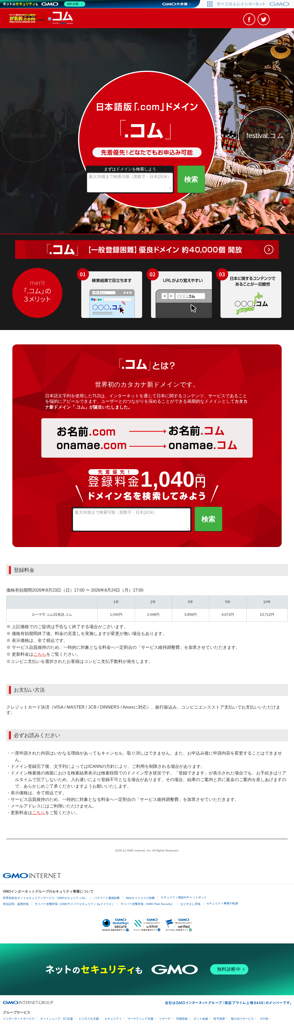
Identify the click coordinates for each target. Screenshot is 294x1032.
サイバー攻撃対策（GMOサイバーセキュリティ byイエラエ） (75, 904)
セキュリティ (113, 1018)
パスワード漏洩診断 (107, 897)
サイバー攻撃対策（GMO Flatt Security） (147, 904)
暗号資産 (219, 1018)
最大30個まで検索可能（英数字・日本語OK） (130, 176)
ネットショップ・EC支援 (56, 1018)
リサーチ (165, 1018)
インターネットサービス (18, 1018)
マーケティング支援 (140, 1018)
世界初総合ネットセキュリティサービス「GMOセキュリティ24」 (45, 897)
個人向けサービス (242, 1018)
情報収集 (182, 1018)
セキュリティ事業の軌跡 (222, 903)
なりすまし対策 (190, 904)
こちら (39, 654)
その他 (264, 1018)
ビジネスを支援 (89, 1018)
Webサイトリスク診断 (140, 897)
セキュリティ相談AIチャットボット (184, 897)
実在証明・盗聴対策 (16, 904)
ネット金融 (201, 1018)
